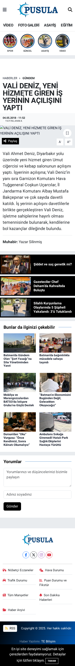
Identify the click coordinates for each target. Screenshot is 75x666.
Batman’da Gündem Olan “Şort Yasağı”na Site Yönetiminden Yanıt (18, 360)
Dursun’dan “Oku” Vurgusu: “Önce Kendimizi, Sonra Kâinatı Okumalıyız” (17, 439)
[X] (33, 554)
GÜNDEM (28, 78)
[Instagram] (41, 554)
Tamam (52, 661)
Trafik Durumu (17, 580)
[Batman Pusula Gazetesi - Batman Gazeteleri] (37, 9)
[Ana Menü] (5, 10)
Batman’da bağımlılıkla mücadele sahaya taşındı (54, 359)
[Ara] (70, 10)
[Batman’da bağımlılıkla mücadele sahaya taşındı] (55, 343)
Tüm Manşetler (18, 595)
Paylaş (12, 141)
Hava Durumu (54, 570)
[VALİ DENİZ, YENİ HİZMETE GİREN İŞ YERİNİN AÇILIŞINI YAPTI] (37, 130)
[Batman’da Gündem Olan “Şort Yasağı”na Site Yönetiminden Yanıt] (20, 343)
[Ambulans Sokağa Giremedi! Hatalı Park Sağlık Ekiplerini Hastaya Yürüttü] (55, 422)
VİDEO (8, 25)
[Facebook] (25, 554)
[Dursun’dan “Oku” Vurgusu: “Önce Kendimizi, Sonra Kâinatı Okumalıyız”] (20, 422)
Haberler (10, 78)
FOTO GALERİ (28, 25)
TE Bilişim (48, 641)
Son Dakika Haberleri (49, 597)
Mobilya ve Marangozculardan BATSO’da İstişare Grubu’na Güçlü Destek (19, 400)
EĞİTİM (66, 25)
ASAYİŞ (50, 25)
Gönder (12, 506)
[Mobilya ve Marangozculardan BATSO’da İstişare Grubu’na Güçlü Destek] (20, 382)
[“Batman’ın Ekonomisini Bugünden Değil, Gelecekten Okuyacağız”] (55, 382)
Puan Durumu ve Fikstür (53, 583)
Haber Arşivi (16, 610)
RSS (12, 628)
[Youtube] (49, 554)
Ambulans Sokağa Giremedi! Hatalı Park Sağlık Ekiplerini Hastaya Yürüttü (53, 439)
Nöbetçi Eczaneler (20, 570)
